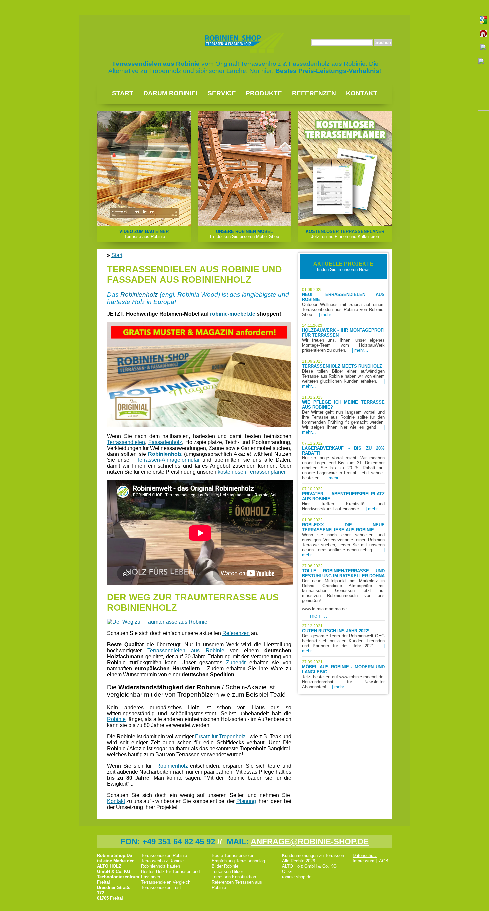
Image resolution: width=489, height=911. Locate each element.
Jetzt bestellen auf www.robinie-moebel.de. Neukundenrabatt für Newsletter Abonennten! (343, 674)
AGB (383, 860)
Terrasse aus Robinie (144, 234)
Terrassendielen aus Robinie (185, 650)
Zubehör (236, 662)
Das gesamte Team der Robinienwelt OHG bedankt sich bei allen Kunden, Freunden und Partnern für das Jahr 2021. (343, 638)
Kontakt (361, 93)
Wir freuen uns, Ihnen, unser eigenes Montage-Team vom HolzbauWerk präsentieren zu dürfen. (343, 338)
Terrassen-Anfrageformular (168, 460)
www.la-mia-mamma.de (324, 608)
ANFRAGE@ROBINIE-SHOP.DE (310, 841)
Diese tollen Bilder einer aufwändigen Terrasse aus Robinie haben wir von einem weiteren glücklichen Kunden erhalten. (343, 374)
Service (222, 93)
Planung (246, 801)
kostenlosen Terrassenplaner (251, 472)
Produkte (264, 93)
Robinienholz (139, 294)
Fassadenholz (165, 442)
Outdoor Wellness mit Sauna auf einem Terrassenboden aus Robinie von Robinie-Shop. (343, 302)
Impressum (363, 860)
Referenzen (314, 93)
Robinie (116, 719)
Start (122, 93)
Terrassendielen (126, 442)
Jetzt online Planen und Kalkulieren (345, 234)
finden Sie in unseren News (343, 266)
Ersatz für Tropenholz (220, 736)
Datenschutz (365, 855)
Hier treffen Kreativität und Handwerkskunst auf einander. (343, 499)
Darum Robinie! (170, 93)
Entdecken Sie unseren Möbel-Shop (244, 234)
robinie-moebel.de (232, 314)
